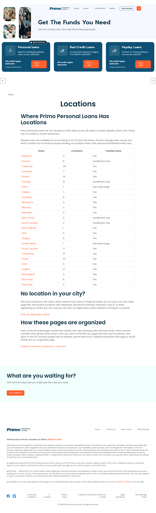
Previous (2, 80)
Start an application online (35, 314)
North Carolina (30, 222)
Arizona (26, 161)
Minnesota (27, 202)
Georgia (26, 181)
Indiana (26, 192)
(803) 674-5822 (54, 439)
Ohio (24, 233)
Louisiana (27, 197)
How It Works (100, 8)
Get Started (127, 8)
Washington (28, 274)
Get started (15, 393)
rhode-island (29, 243)
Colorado (27, 171)
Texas (25, 258)
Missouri (26, 207)
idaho (25, 186)
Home (76, 8)
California (27, 166)
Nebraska (27, 212)
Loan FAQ (61, 346)
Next (153, 80)
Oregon (26, 238)
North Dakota (29, 228)
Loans (85, 8)
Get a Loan (36, 64)
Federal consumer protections (37, 346)
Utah (24, 263)
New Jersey (28, 217)
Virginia (26, 269)
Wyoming (27, 284)
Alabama (27, 155)
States (112, 8)
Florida (25, 176)
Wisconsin (27, 279)
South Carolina (30, 248)
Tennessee (28, 253)
